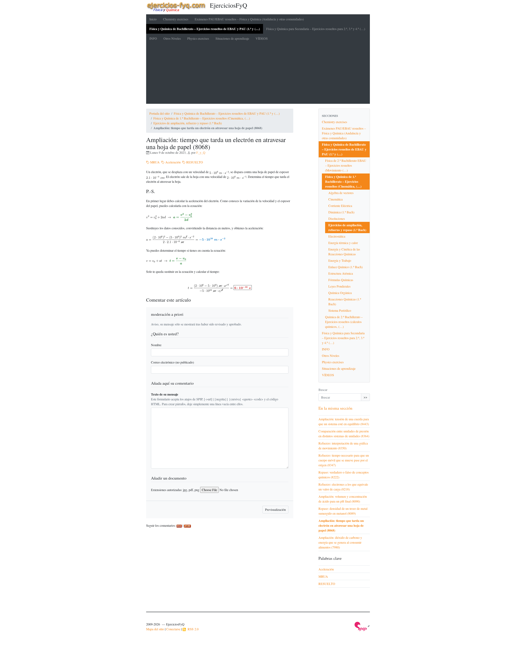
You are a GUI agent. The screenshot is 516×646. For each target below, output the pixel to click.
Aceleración (172, 162)
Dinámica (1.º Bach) (341, 212)
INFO (153, 38)
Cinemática (335, 199)
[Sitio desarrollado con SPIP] (362, 626)
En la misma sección (335, 408)
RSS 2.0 (192, 629)
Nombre (156, 345)
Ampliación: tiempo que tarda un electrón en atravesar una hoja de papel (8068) (341, 525)
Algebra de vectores (341, 193)
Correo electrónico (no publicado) (172, 362)
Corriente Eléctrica (340, 206)
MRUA (154, 162)
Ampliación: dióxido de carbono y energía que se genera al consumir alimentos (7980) (340, 542)
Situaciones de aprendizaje (232, 38)
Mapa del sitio (155, 629)
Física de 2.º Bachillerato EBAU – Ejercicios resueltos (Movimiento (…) (345, 165)
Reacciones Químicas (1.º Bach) (344, 301)
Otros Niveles (172, 38)
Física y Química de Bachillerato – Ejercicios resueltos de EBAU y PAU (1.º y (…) (204, 28)
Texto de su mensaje (164, 394)
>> (365, 397)
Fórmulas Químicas (340, 280)
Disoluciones (336, 218)
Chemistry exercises (175, 19)
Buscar (322, 389)
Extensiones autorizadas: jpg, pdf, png (175, 490)
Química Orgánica (340, 293)
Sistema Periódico (339, 310)
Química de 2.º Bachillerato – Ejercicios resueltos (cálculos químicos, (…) (344, 322)
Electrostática (336, 236)
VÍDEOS (262, 38)
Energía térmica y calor (343, 243)
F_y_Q (200, 152)
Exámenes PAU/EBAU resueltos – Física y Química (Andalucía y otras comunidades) (249, 19)
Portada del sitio (159, 113)
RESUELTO (194, 162)
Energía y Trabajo (339, 260)
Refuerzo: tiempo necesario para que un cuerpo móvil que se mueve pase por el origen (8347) (343, 460)
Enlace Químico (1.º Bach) (345, 267)
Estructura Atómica (340, 273)
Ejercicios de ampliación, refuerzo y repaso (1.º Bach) (187, 123)
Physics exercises (198, 38)
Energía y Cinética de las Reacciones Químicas (344, 251)
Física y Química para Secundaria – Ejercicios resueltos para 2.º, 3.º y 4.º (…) (315, 29)
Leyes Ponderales (339, 286)
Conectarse (173, 629)
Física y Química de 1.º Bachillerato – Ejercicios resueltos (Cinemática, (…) (201, 118)
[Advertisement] (258, 73)
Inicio (153, 19)
